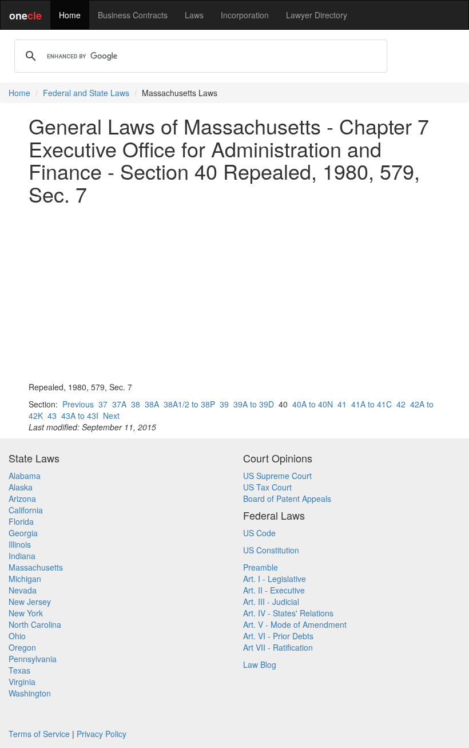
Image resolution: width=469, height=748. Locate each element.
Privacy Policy (101, 733)
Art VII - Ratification (278, 647)
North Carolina (35, 624)
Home (70, 15)
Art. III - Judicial (271, 601)
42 (401, 404)
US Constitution (271, 550)
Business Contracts (133, 15)
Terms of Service (39, 733)
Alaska (21, 487)
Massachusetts (36, 567)
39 (224, 404)
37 (103, 404)
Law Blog (259, 664)
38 (135, 404)
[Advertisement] (234, 293)
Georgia (23, 533)
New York (26, 613)
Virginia (22, 681)
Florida (21, 521)
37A (119, 404)
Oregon (22, 647)
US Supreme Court (277, 475)
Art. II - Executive (274, 590)
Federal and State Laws (86, 92)
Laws (194, 15)
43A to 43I (79, 415)
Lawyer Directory (316, 15)
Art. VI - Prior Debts (278, 636)
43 (52, 415)
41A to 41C (371, 404)
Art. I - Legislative (274, 578)
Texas (19, 670)
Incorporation (245, 15)
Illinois (20, 544)
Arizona (22, 498)
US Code (259, 533)
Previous (78, 404)
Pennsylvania (33, 658)
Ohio (17, 636)
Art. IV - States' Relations (288, 613)
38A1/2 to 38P (189, 404)
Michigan (25, 578)
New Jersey (30, 601)
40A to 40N (312, 404)
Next (111, 415)
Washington (30, 693)
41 (342, 404)
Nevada (23, 590)
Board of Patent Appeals (287, 498)
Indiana (22, 555)
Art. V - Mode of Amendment (295, 624)
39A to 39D (253, 404)
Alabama (25, 475)
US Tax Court (267, 487)
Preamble (260, 567)
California (26, 510)
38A (152, 404)
